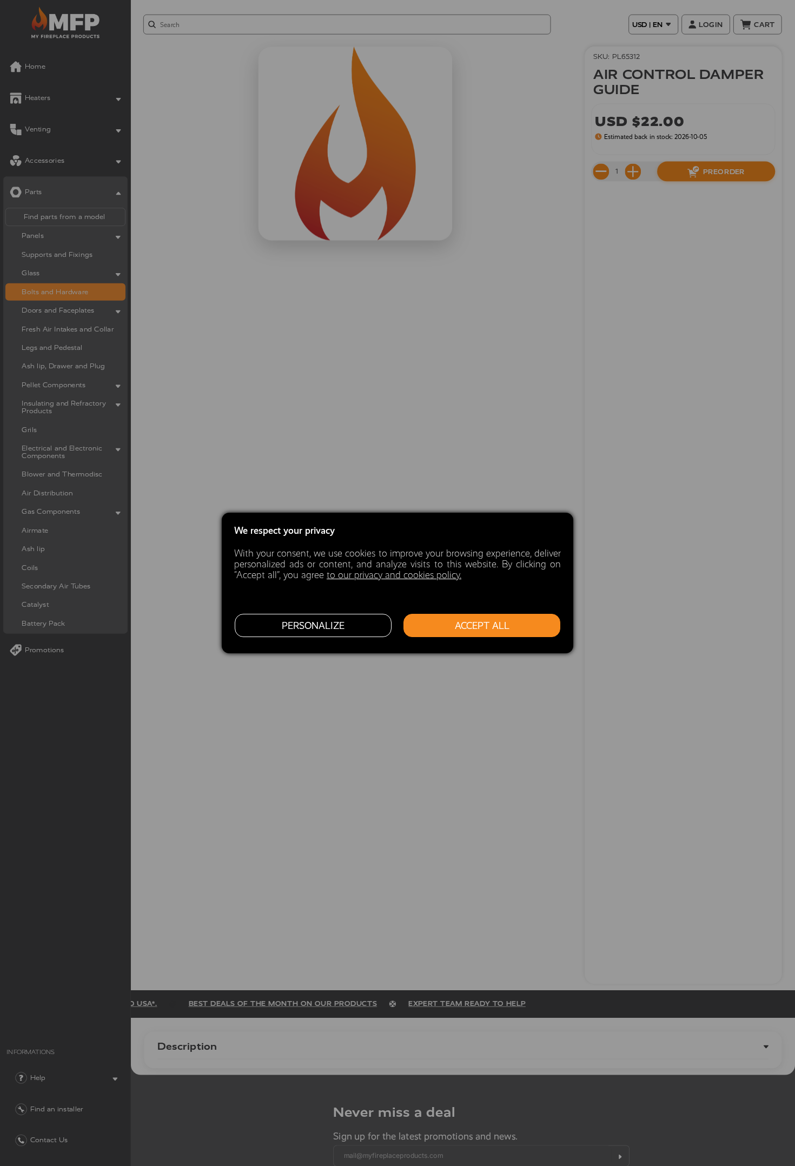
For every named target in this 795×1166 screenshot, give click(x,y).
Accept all (482, 625)
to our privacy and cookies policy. (394, 574)
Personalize (313, 625)
